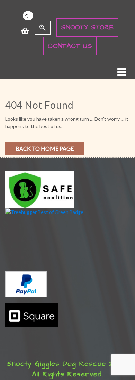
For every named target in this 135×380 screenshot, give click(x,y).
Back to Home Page (45, 148)
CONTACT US (70, 46)
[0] (25, 27)
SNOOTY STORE (87, 27)
